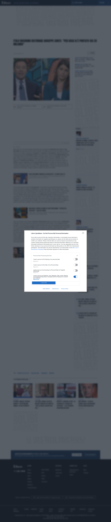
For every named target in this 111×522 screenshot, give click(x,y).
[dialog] (55, 261)
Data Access (55, 288)
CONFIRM (44, 282)
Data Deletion (46, 288)
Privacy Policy (64, 288)
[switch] (76, 259)
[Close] (83, 233)
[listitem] (55, 256)
